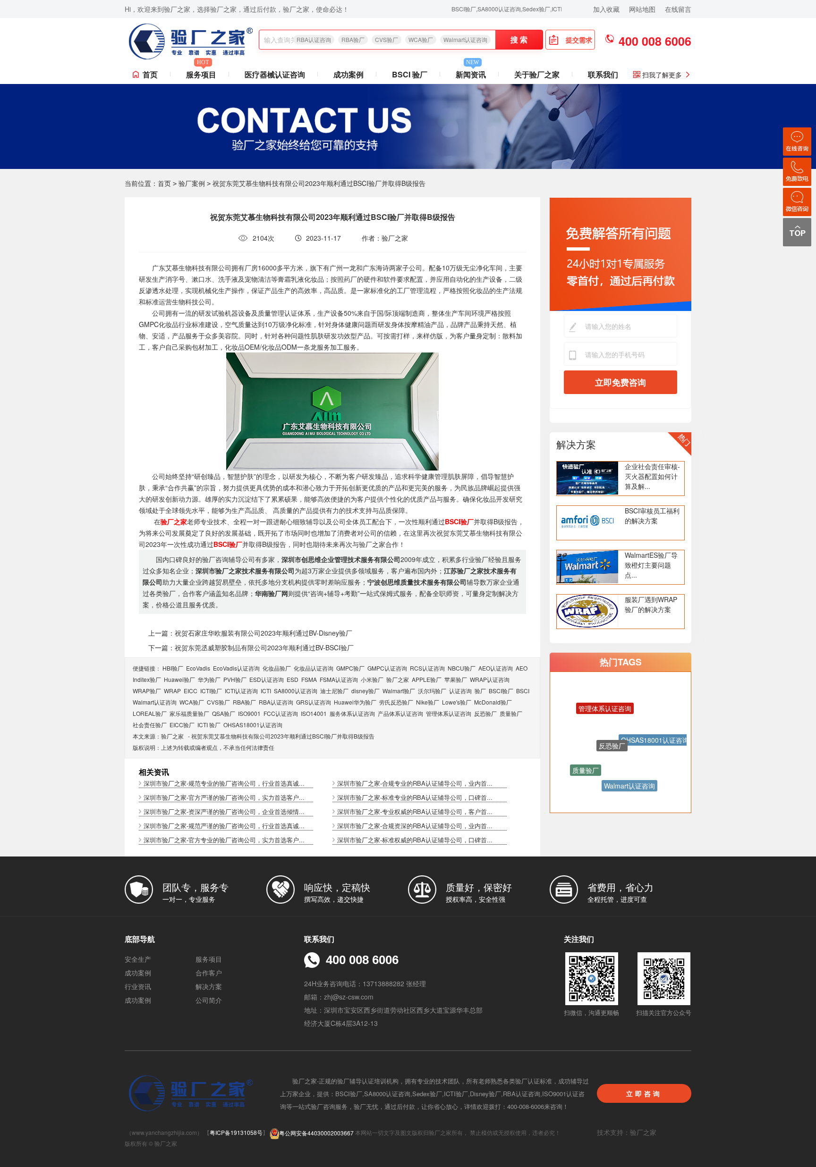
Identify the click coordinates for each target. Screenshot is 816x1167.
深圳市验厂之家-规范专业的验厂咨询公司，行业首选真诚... (224, 783)
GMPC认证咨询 (387, 668)
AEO (521, 668)
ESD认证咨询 (266, 679)
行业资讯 (138, 986)
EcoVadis (198, 668)
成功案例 (348, 74)
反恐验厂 (485, 713)
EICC (190, 691)
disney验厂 (365, 691)
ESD (292, 679)
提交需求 (579, 39)
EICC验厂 (182, 725)
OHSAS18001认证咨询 (252, 725)
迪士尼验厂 (334, 691)
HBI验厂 (172, 668)
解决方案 (576, 444)
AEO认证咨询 (495, 668)
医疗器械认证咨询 (275, 74)
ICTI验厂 (211, 691)
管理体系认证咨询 (448, 713)
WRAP (172, 691)
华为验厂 (209, 679)
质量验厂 (511, 713)
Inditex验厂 (147, 679)
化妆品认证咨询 (313, 668)
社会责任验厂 (150, 725)
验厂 (480, 691)
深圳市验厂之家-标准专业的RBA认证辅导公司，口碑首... (415, 797)
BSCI (522, 691)
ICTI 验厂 (209, 725)
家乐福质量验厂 (189, 713)
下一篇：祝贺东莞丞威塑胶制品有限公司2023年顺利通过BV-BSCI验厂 (251, 647)
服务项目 (201, 72)
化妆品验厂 (277, 668)
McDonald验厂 (493, 702)
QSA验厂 (223, 713)
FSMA (309, 679)
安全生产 (138, 959)
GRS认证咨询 (313, 702)
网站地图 (642, 9)
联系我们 (603, 74)
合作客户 (209, 972)
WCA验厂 (420, 39)
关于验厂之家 (537, 74)
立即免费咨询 (620, 382)
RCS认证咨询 (427, 668)
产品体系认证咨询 (400, 713)
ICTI (266, 691)
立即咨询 (644, 1093)
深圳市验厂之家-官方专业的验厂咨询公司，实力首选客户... (224, 839)
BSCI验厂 (501, 691)
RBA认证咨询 (314, 39)
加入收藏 (606, 9)
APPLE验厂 (427, 679)
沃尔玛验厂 (432, 691)
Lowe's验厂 (456, 702)
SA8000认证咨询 (295, 691)
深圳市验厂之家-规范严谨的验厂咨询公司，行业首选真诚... (224, 825)
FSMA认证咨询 (339, 679)
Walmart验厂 (398, 691)
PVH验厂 (234, 679)
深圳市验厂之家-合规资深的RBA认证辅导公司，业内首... (415, 825)
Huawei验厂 (179, 679)
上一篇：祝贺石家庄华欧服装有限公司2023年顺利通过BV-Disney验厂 (250, 633)
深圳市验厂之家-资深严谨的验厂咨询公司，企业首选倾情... (224, 811)
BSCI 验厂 (409, 74)
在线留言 (678, 9)
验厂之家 (397, 679)
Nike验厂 (427, 702)
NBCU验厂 (462, 668)
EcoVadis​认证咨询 (236, 668)
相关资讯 (154, 771)
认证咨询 (460, 691)
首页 (150, 74)
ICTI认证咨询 (241, 691)
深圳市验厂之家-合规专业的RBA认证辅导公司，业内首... (415, 783)
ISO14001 (314, 713)
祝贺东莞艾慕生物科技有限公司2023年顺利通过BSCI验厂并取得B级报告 (282, 736)
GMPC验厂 (350, 668)
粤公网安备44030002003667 (316, 1133)
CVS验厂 (386, 39)
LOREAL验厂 (150, 713)
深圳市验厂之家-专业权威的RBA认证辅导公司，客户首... (415, 811)
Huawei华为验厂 (355, 702)
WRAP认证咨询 (490, 679)
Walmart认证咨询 (465, 39)
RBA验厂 (353, 39)
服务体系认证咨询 (352, 713)
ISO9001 (249, 713)
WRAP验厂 (147, 691)
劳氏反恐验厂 (396, 702)
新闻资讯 (471, 72)
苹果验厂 (455, 679)
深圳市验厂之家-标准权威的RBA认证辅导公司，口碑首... (415, 839)
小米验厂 (372, 679)
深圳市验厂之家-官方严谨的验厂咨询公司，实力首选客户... (224, 797)
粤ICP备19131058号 (236, 1133)
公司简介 (209, 1000)
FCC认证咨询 (281, 713)
